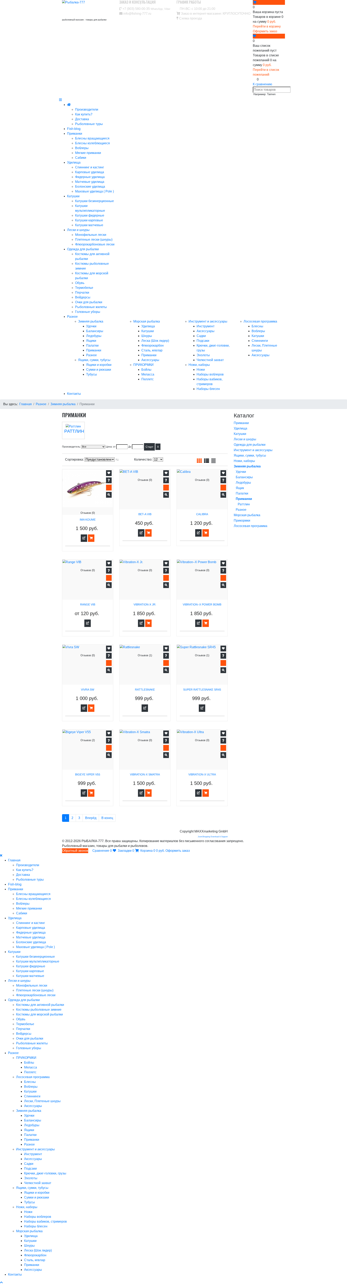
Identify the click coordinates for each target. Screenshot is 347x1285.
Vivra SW (87, 689)
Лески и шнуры (78, 230)
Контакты (74, 393)
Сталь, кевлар (151, 350)
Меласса (147, 374)
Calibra (202, 514)
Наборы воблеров (210, 374)
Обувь (79, 283)
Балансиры (94, 331)
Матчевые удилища (89, 181)
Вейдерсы (82, 297)
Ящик (240, 488)
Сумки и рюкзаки (98, 369)
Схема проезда (190, 18)
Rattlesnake (145, 689)
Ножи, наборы (199, 364)
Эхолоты (203, 355)
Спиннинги (260, 340)
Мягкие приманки (88, 153)
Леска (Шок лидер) (155, 340)
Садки (201, 336)
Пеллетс (147, 379)
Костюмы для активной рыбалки (40, 1004)
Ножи (201, 369)
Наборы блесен (208, 389)
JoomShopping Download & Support (213, 837)
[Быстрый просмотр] (109, 495)
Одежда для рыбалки (83, 249)
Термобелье (84, 287)
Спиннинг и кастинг (89, 167)
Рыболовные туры (89, 124)
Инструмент (205, 326)
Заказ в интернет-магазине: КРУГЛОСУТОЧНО (215, 13)
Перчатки (82, 292)
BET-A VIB (144, 514)
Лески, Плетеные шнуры (42, 1101)
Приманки (74, 133)
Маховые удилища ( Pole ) (94, 191)
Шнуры (146, 336)
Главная (14, 860)
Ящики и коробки (98, 364)
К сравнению (262, 84)
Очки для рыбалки (88, 302)
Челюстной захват (210, 360)
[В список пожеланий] (109, 473)
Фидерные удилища (90, 177)
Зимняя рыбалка (90, 321)
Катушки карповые (89, 220)
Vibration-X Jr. (145, 604)
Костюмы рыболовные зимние (38, 1009)
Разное (72, 316)
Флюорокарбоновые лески (94, 244)
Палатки (92, 345)
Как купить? (83, 114)
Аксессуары (150, 360)
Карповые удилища (89, 172)
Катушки (73, 196)
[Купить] (91, 538)
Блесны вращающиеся (92, 138)
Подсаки (203, 340)
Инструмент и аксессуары (208, 321)
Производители (86, 109)
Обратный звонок (75, 850)
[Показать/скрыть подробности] (254, 2)
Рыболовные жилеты (91, 307)
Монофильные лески (90, 234)
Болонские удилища (90, 186)
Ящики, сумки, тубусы (94, 360)
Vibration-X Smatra (145, 774)
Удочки (91, 326)
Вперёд (90, 818)
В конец (107, 818)
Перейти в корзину (267, 26)
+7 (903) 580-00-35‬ (146, 8)
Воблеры (82, 148)
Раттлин (74, 431)
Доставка (82, 119)
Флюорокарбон (152, 345)
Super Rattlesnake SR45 (202, 689)
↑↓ (117, 459)
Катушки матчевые (89, 225)
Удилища (74, 162)
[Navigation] (60, 100)
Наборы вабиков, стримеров (45, 1221)
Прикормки (242, 520)
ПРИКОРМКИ (143, 364)
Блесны (257, 326)
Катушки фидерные (89, 215)
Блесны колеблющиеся (92, 143)
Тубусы (91, 374)
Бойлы (146, 369)
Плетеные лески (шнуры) (93, 239)
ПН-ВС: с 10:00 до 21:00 (197, 8)
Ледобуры (93, 336)
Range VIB (87, 604)
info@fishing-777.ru (136, 13)
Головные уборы (87, 311)
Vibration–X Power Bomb (202, 604)
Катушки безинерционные (94, 201)
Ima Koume (88, 519)
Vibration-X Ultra (202, 774)
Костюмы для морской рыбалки (39, 1014)
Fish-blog (74, 128)
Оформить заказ (265, 31)
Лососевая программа (260, 321)
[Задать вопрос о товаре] (109, 480)
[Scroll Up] (1, 1282)
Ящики (91, 340)
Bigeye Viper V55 (87, 774)
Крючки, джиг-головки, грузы (45, 1173)
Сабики (80, 157)
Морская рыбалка (146, 321)
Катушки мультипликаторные (37, 961)
